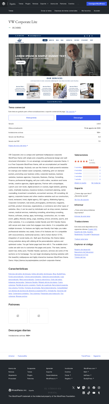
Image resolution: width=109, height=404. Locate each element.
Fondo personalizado (16, 277)
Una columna (13, 288)
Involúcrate (69, 368)
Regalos (68, 378)
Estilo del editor (56, 279)
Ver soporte (70, 111)
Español (90, 232)
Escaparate (31, 368)
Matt (86, 372)
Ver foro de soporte (82, 200)
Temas (11, 11)
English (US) (92, 229)
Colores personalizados (32, 277)
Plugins (29, 375)
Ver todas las (95, 183)
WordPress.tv (51, 378)
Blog (54, 274)
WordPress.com (90, 368)
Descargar (78, 118)
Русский (87, 234)
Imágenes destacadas (16, 282)
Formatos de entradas (32, 288)
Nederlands (79, 234)
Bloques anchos (21, 296)
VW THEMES (16, 27)
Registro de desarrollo (82, 249)
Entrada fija (52, 291)
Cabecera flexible (31, 282)
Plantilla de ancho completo (26, 285)
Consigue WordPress (97, 4)
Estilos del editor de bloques (42, 274)
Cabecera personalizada (51, 277)
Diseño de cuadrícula (43, 285)
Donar (68, 375)
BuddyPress (61, 274)
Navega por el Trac (81, 255)
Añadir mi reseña (80, 183)
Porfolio (21, 288)
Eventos (68, 372)
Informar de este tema (82, 216)
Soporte (49, 372)
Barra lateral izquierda (60, 285)
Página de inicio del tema (17, 146)
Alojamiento (13, 375)
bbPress (87, 375)
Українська (95, 234)
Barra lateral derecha (48, 288)
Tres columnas (35, 293)
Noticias (11, 372)
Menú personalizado (26, 279)
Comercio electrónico (42, 279)
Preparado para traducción (50, 293)
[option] (18, 315)
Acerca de (12, 368)
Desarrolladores (51, 375)
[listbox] (39, 315)
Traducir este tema (81, 239)
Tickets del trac (80, 257)
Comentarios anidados (21, 293)
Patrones (30, 378)
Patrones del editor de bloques (20, 274)
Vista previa (31, 118)
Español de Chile (80, 232)
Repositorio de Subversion (84, 252)
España (31, 390)
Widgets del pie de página (47, 282)
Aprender (49, 368)
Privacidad (12, 378)
